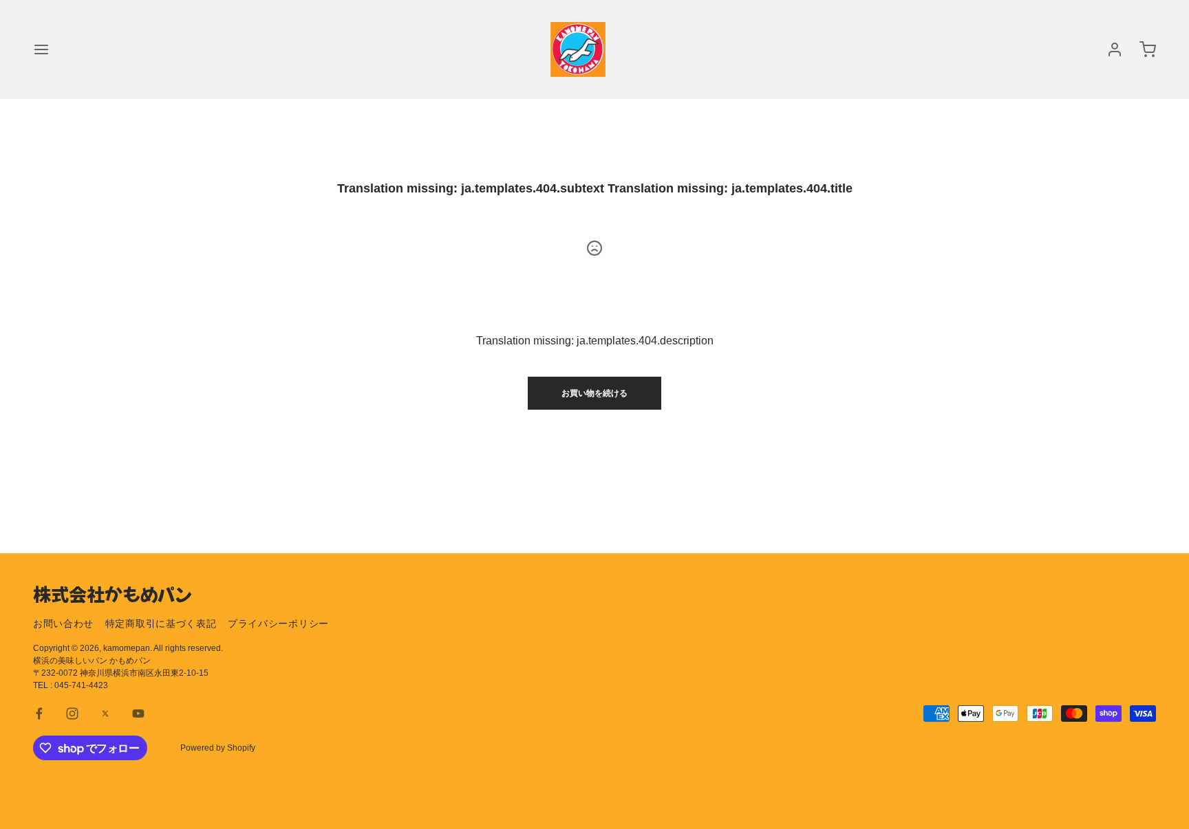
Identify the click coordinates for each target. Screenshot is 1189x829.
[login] (1114, 49)
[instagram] (72, 713)
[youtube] (138, 713)
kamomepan (126, 648)
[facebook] (39, 713)
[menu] (41, 49)
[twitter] (105, 713)
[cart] (1147, 49)
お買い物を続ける (594, 393)
